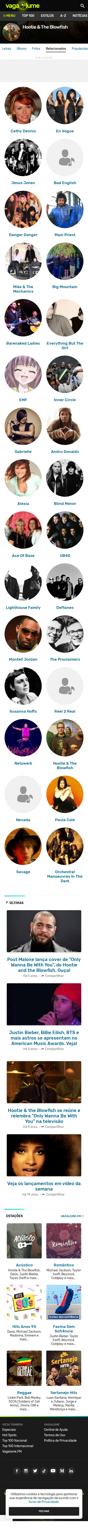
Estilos (47, 16)
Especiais (9, 1430)
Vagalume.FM (71, 1216)
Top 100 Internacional (17, 1446)
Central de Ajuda (56, 1430)
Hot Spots (9, 1435)
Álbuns (21, 49)
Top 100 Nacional (14, 1441)
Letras (6, 49)
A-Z (63, 16)
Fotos (36, 49)
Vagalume (22, 5)
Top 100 (28, 16)
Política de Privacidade (60, 1441)
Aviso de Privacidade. (44, 1502)
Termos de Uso (54, 1435)
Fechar (44, 1511)
